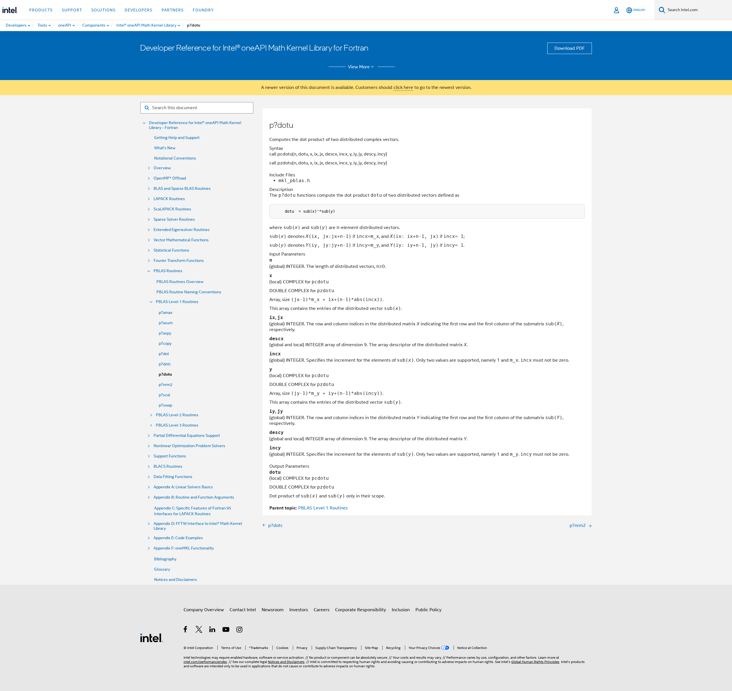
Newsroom (273, 610)
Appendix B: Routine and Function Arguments (194, 497)
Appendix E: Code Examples (178, 537)
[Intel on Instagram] (239, 630)
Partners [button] (173, 10)
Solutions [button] (103, 10)
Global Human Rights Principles (535, 662)
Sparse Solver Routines (174, 219)
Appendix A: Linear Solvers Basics (183, 487)
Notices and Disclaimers (175, 579)
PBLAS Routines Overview (179, 281)
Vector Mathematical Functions (181, 240)
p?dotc (165, 364)
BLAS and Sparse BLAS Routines (182, 188)
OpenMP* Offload (170, 178)
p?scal (164, 394)
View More (359, 67)
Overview (162, 168)
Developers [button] (138, 10)
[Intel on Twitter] (199, 630)
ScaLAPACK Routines (172, 209)
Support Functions (170, 456)
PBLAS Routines (168, 270)
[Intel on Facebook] (185, 630)
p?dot (164, 353)
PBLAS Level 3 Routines (177, 425)
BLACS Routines (168, 466)
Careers (321, 610)
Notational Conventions (175, 158)
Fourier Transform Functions (179, 260)
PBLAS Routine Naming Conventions (188, 291)
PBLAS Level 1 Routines (177, 301)
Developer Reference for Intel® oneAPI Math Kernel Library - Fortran (195, 125)
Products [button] (41, 10)
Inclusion (401, 610)
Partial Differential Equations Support (187, 435)
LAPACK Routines (169, 198)
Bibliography (165, 558)
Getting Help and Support (177, 137)
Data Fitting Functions (173, 476)
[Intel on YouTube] (226, 630)
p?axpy (165, 333)
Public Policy (428, 610)
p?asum (166, 322)
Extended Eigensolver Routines (182, 229)
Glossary (162, 569)
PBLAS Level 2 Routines (177, 415)
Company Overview (204, 610)
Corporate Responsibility (360, 610)
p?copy (165, 343)
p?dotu (165, 374)
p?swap (165, 405)
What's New (164, 147)
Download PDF (569, 48)
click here (403, 87)
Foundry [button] (203, 10)
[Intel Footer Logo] (151, 637)
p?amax (165, 312)
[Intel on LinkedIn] (212, 630)
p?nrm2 (165, 384)
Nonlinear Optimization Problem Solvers (189, 445)
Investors (298, 610)
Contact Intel (243, 610)
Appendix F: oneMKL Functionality (184, 548)
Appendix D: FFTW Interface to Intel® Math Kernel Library (198, 526)
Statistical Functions (171, 250)
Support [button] (72, 10)
